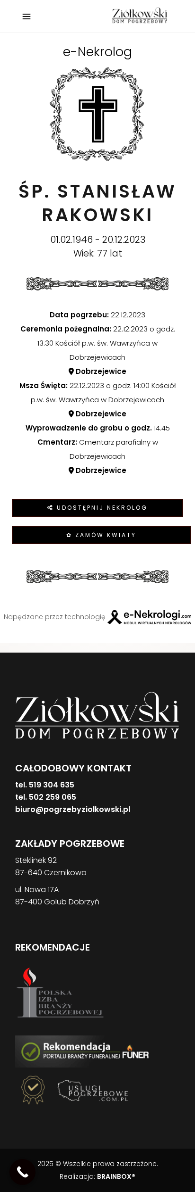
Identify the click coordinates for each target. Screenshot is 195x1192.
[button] (19, 1143)
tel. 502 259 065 (45, 797)
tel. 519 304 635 (44, 784)
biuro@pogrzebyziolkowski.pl (72, 809)
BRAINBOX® (116, 1176)
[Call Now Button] (22, 1172)
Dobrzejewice (100, 371)
